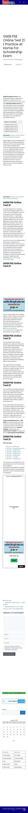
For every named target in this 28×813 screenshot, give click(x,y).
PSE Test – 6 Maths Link (13, 455)
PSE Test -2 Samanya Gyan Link (15, 448)
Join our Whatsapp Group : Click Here (14, 693)
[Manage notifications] (24, 809)
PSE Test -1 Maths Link (13, 446)
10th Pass (5, 752)
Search (4, 709)
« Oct (13, 740)
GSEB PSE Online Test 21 (11, 124)
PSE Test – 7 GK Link (12, 457)
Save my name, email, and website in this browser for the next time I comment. (13, 647)
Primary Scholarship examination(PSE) (14, 102)
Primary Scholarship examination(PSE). (11, 258)
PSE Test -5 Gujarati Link (13, 453)
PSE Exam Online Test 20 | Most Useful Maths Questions (14, 136)
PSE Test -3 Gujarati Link (13, 450)
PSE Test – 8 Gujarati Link (14, 459)
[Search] (22, 712)
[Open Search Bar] (20, 2)
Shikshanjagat (10, 240)
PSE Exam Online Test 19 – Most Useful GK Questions (14, 197)
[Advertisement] (14, 19)
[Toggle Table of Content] (19, 122)
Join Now (21, 701)
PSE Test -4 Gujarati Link (13, 452)
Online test (8, 600)
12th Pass (17, 752)
